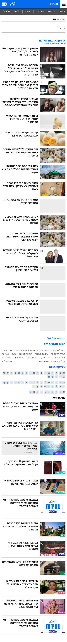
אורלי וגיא (6, 357)
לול (54, 19)
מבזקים (40, 11)
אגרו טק (5, 354)
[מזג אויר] (13, 4)
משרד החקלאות (58, 354)
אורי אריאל (32, 357)
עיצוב (47, 350)
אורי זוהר (19, 357)
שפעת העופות (41, 354)
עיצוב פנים (38, 350)
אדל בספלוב (59, 357)
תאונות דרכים (25, 354)
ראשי (62, 11)
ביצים (53, 350)
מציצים (5, 350)
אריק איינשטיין (20, 350)
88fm (14, 354)
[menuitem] (51, 11)
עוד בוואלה (59, 398)
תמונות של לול (56, 338)
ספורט (28, 11)
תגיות (54, 4)
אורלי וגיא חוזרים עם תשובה (52, 361)
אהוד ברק (45, 357)
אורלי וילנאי (7, 361)
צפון (30, 350)
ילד (11, 350)
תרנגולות (61, 350)
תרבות (6, 11)
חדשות (51, 11)
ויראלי (17, 11)
